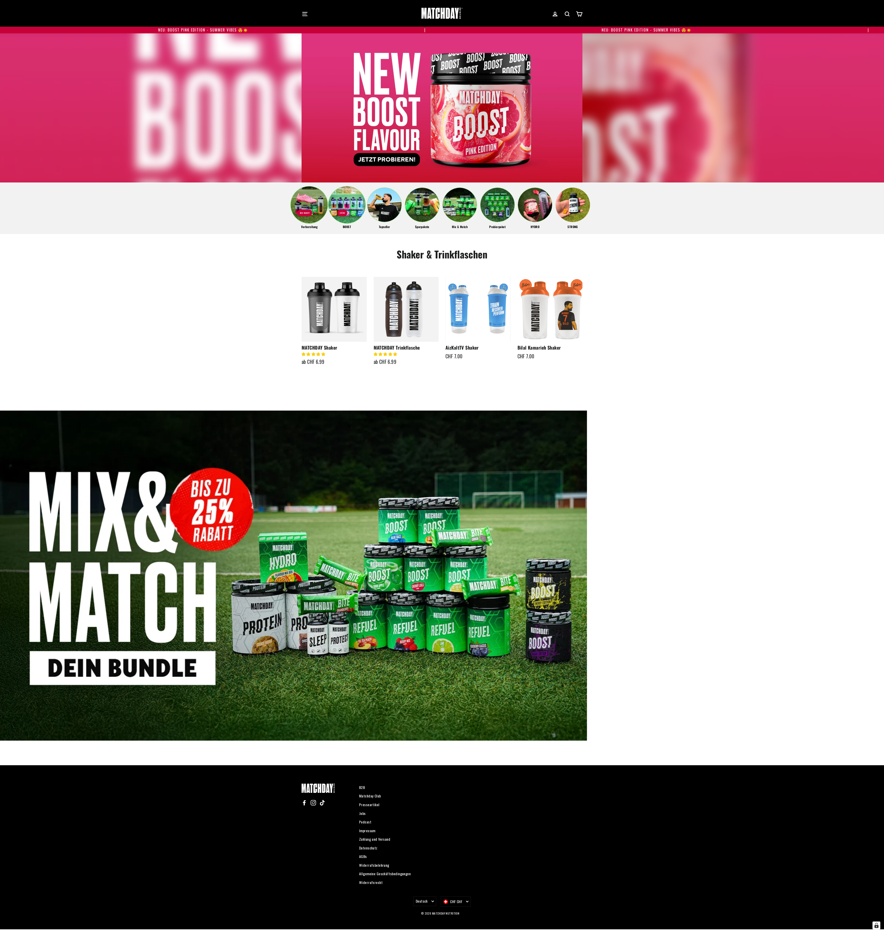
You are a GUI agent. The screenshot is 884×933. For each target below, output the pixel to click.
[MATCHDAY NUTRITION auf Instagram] (313, 802)
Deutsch (422, 901)
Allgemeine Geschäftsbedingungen (385, 873)
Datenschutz (368, 848)
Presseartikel (369, 804)
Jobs (362, 813)
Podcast (365, 822)
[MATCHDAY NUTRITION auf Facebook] (304, 802)
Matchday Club (370, 796)
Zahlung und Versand (374, 839)
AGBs (363, 856)
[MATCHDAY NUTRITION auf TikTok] (322, 802)
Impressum (367, 830)
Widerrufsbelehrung (374, 865)
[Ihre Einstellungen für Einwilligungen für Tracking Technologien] (876, 925)
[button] (314, 354)
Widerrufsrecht (371, 882)
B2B (362, 787)
